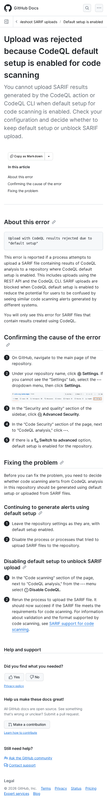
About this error (27, 222)
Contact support (22, 765)
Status (76, 788)
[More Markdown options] (49, 156)
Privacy (61, 788)
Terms (46, 788)
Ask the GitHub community (30, 758)
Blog (36, 793)
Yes (17, 677)
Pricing (91, 788)
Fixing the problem (31, 462)
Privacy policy (14, 686)
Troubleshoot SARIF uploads (34, 22)
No (37, 677)
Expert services (16, 793)
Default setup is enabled (83, 22)
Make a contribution (29, 724)
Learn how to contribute (20, 732)
